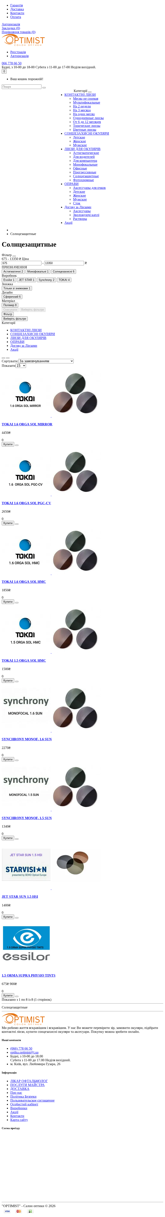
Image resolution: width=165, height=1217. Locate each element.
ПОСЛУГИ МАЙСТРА (27, 1085)
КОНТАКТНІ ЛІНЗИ (80, 94)
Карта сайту (19, 1120)
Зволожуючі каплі (86, 215)
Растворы (80, 219)
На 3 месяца (82, 110)
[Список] (3, 358)
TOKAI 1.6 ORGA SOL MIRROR (27, 424)
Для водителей (84, 157)
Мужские (80, 145)
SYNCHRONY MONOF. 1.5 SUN (27, 818)
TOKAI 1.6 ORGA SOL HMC (24, 582)
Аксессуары (82, 211)
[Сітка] (7, 358)
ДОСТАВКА (19, 1089)
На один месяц (84, 114)
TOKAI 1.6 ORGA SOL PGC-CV (26, 503)
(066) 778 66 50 (21, 1048)
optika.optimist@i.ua (24, 1052)
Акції (68, 222)
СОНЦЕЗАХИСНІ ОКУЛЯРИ (86, 133)
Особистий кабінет (24, 1104)
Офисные (80, 168)
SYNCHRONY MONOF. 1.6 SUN (27, 739)
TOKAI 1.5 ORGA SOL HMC (24, 660)
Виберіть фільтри (32, 309)
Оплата (15, 17)
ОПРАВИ (71, 184)
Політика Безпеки (23, 1096)
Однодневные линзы (88, 118)
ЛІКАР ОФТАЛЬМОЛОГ (29, 1081)
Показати (8, 365)
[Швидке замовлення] (16, 445)
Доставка (17, 9)
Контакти (17, 13)
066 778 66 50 (11, 63)
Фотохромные (83, 180)
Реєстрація (18, 52)
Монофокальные (85, 164)
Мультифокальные (86, 102)
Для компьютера (85, 160)
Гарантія (16, 5)
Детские (79, 137)
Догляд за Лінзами (77, 207)
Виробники (18, 1108)
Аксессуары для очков (89, 188)
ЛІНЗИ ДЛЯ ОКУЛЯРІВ (82, 149)
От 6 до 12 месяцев (87, 122)
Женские (79, 141)
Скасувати (10, 309)
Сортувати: (10, 361)
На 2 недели (82, 106)
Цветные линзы (84, 129)
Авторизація (11, 24)
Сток (76, 203)
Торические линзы (86, 126)
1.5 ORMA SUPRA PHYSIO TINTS (28, 975)
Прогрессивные (84, 172)
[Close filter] (14, 256)
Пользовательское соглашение (32, 1100)
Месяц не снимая (85, 98)
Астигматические (86, 153)
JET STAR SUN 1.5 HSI (20, 896)
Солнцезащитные (86, 176)
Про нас (16, 1092)
